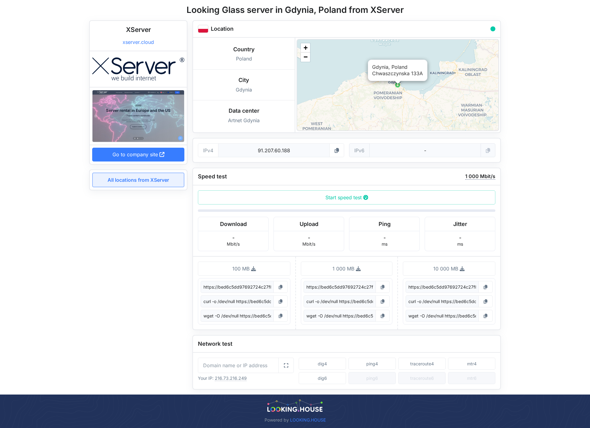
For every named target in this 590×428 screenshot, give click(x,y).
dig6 (322, 378)
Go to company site (135, 154)
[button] (397, 85)
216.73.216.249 (231, 378)
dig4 (322, 363)
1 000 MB (344, 269)
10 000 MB (446, 269)
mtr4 (472, 363)
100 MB (241, 269)
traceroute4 (422, 363)
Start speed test (344, 197)
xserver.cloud (138, 42)
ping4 (372, 363)
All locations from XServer (138, 180)
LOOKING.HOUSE (308, 419)
